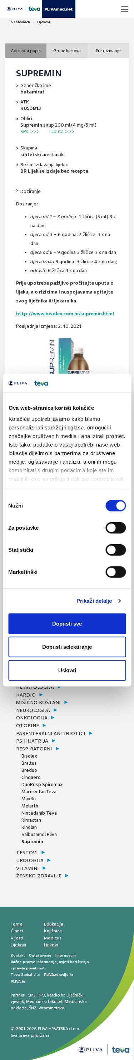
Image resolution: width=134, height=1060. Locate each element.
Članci (17, 931)
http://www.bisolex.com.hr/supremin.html (65, 314)
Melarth (29, 806)
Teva (15, 974)
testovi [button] (27, 852)
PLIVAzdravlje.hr (58, 974)
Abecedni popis (26, 50)
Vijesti (17, 938)
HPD (41, 995)
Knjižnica (53, 931)
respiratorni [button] (34, 748)
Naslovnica (20, 22)
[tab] (59, 687)
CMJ (31, 995)
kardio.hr (55, 995)
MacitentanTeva (38, 792)
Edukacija (53, 924)
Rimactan (31, 820)
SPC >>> (30, 131)
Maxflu (28, 799)
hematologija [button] (35, 687)
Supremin (32, 842)
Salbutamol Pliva (39, 834)
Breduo (29, 770)
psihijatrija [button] (32, 741)
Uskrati (67, 670)
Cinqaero (31, 777)
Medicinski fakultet (44, 1001)
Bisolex (29, 756)
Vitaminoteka (51, 1007)
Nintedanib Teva (39, 813)
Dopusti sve (67, 623)
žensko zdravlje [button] (38, 875)
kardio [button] (26, 695)
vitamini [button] (27, 868)
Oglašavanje (40, 955)
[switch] (115, 527)
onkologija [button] (32, 717)
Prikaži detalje (94, 601)
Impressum (65, 955)
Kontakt (18, 955)
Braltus (29, 763)
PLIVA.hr (18, 981)
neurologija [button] (33, 710)
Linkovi (51, 945)
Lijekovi (43, 22)
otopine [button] (27, 725)
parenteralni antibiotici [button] (50, 733)
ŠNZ (32, 1007)
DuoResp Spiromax (42, 784)
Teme (17, 924)
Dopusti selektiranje (67, 647)
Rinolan (29, 827)
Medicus (52, 938)
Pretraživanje (108, 50)
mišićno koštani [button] (38, 702)
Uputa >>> (62, 131)
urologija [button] (30, 860)
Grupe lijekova (67, 50)
